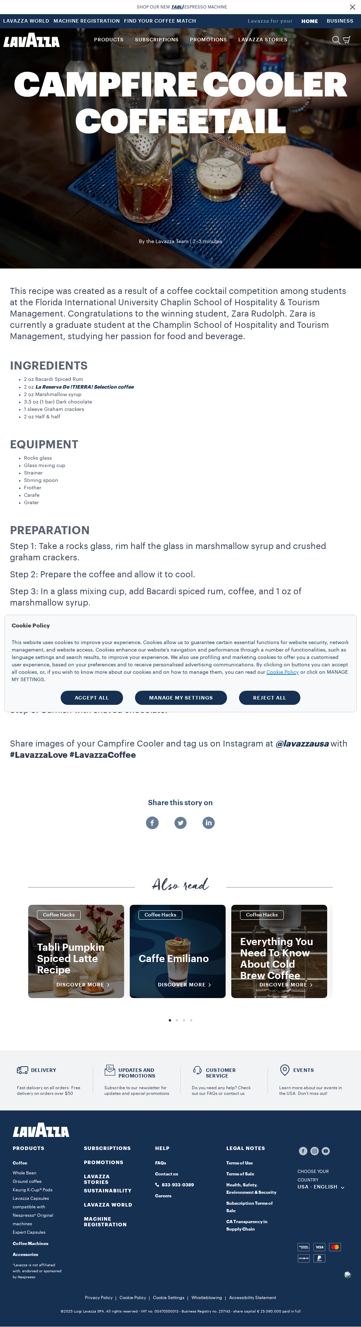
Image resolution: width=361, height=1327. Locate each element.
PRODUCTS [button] (109, 39)
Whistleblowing (206, 1298)
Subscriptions (107, 1148)
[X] (180, 823)
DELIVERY (43, 1070)
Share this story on (180, 803)
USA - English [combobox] (318, 1187)
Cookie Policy (133, 1298)
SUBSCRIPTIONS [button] (157, 39)
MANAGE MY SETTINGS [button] (181, 697)
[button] (352, 7)
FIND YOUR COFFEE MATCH (160, 21)
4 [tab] (191, 1020)
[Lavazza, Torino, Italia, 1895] (31, 40)
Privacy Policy (98, 1298)
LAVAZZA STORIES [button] (263, 39)
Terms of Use (239, 1163)
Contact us (166, 1174)
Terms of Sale (240, 1174)
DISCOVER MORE (80, 984)
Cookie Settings (168, 1298)
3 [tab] (184, 1020)
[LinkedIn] (208, 823)
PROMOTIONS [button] (208, 39)
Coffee (20, 1163)
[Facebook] (152, 823)
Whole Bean (24, 1173)
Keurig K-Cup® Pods (33, 1190)
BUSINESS (340, 21)
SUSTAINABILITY (108, 1190)
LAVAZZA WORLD (26, 21)
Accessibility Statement (252, 1298)
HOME (309, 21)
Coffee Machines (30, 1244)
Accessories (25, 1254)
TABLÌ (177, 7)
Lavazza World (108, 1204)
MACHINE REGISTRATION (87, 21)
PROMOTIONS (103, 1162)
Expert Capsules (29, 1232)
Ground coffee (27, 1181)
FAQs (160, 1163)
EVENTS (303, 1070)
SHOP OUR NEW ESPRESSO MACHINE (182, 7)
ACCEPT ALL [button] (92, 697)
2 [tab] (176, 1020)
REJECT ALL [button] (269, 697)
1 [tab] (169, 1020)
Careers (163, 1196)
